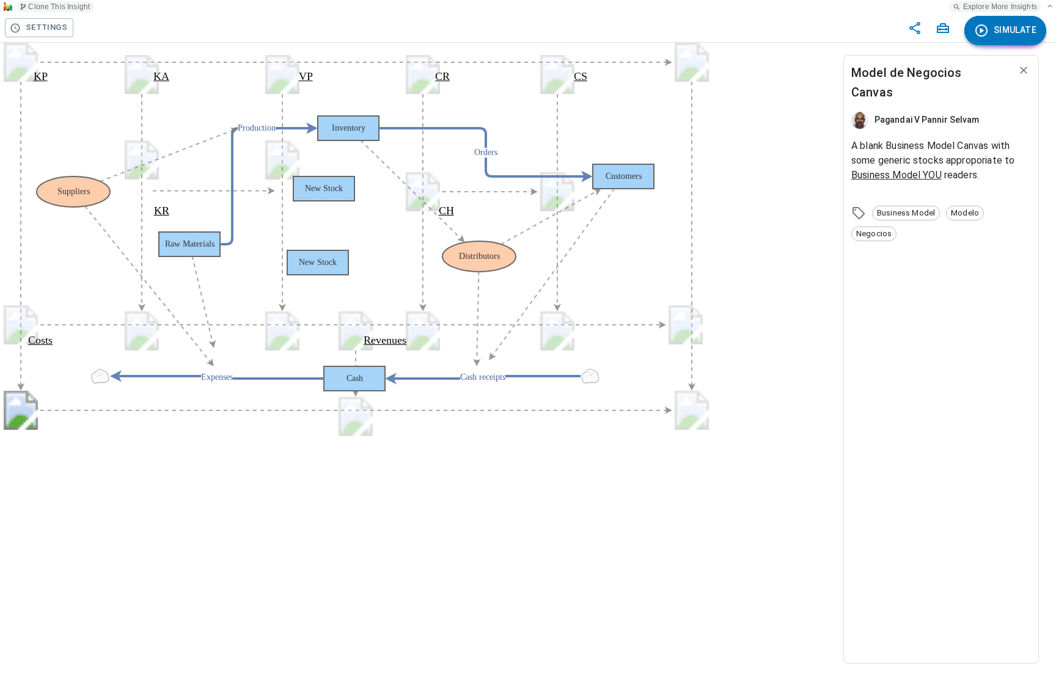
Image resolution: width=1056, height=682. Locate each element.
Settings (46, 27)
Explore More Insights (1000, 6)
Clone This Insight (59, 6)
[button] (906, 213)
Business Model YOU (896, 175)
